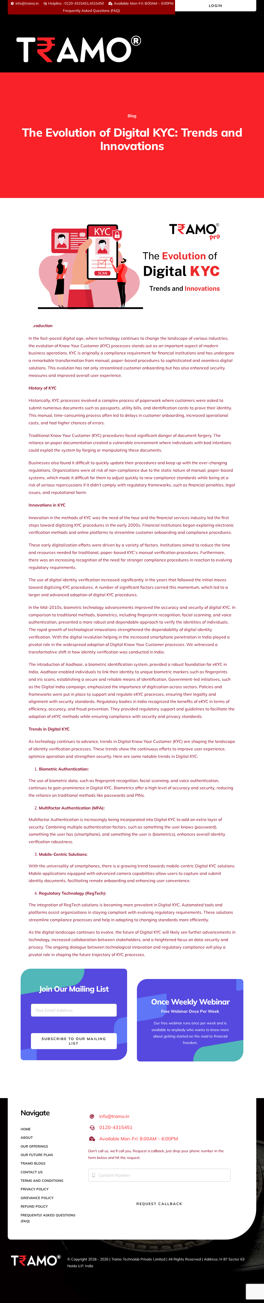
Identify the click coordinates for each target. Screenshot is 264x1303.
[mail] (19, 1283)
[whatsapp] (60, 1274)
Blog (132, 115)
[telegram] (11, 1283)
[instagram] (27, 1274)
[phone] (27, 1283)
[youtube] (35, 1274)
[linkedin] (44, 1274)
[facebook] (11, 1274)
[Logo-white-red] (79, 32)
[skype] (52, 1274)
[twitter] (19, 1274)
